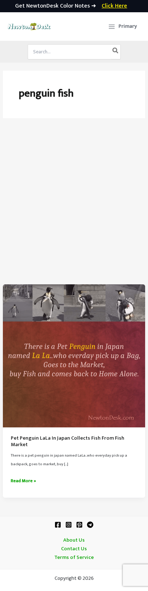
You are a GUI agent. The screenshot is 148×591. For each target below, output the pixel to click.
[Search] (115, 52)
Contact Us (74, 549)
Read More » (23, 481)
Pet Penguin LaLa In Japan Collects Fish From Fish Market (67, 441)
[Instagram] (68, 524)
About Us (74, 540)
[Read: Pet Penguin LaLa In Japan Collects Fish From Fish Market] (74, 355)
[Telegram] (90, 524)
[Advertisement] (74, 206)
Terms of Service (74, 557)
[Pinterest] (79, 524)
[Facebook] (58, 524)
